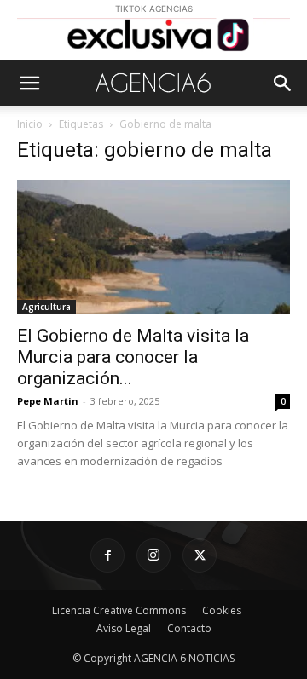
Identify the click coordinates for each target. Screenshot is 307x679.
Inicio (30, 124)
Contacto (189, 628)
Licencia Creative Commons (119, 610)
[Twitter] (199, 555)
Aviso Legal (123, 628)
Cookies (221, 610)
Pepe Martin (47, 400)
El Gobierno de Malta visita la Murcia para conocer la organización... (133, 356)
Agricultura (46, 307)
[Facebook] (107, 555)
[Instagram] (153, 555)
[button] (29, 83)
